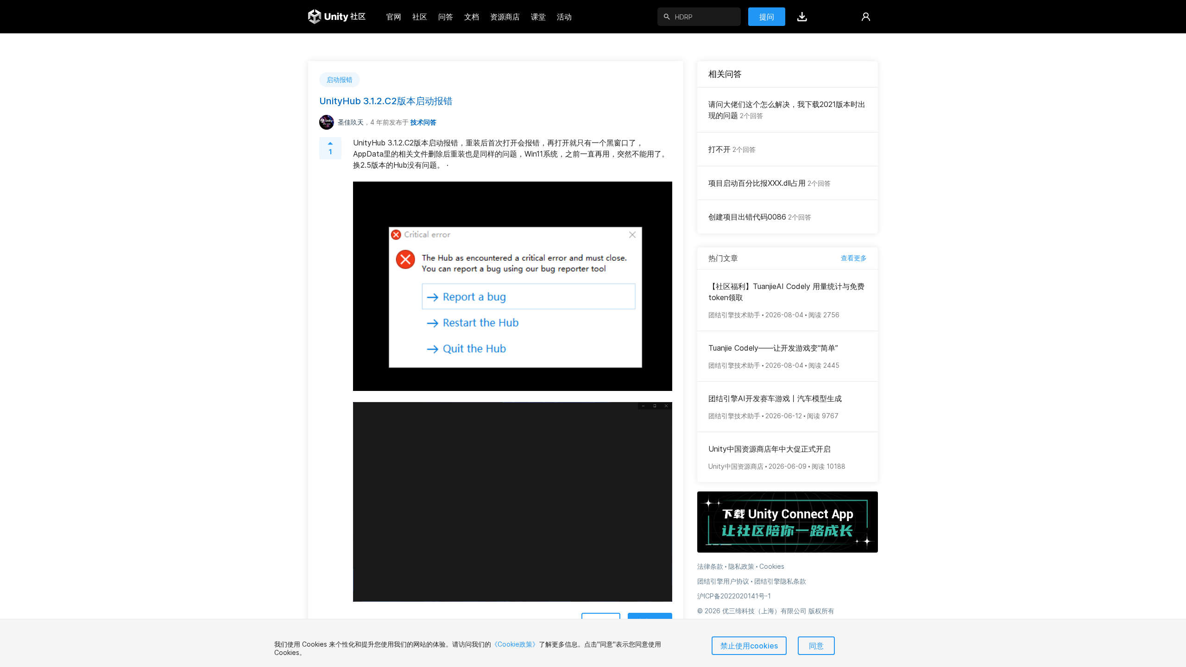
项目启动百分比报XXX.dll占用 (769, 183)
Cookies (771, 566)
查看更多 (854, 258)
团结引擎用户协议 (723, 581)
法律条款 (710, 566)
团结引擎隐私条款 (780, 581)
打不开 (732, 149)
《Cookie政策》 (515, 644)
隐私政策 (741, 566)
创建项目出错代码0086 (759, 216)
